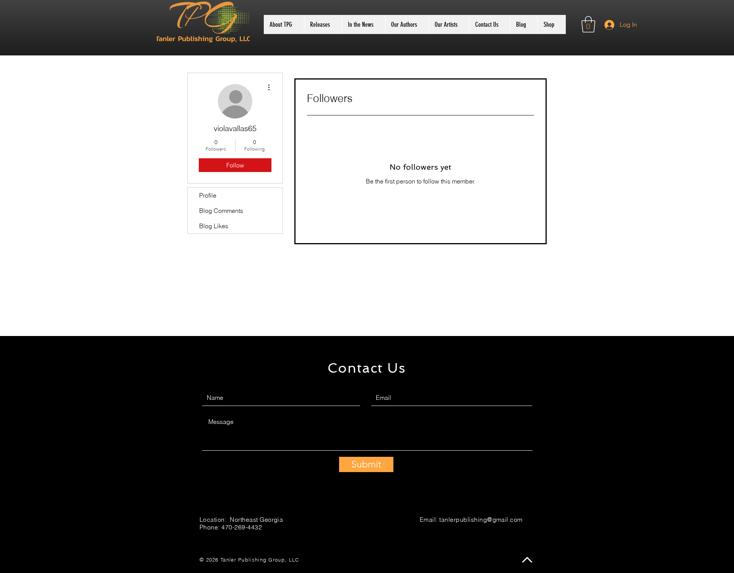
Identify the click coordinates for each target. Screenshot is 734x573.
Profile (207, 195)
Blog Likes (213, 226)
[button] (588, 24)
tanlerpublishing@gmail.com (480, 519)
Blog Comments (221, 210)
